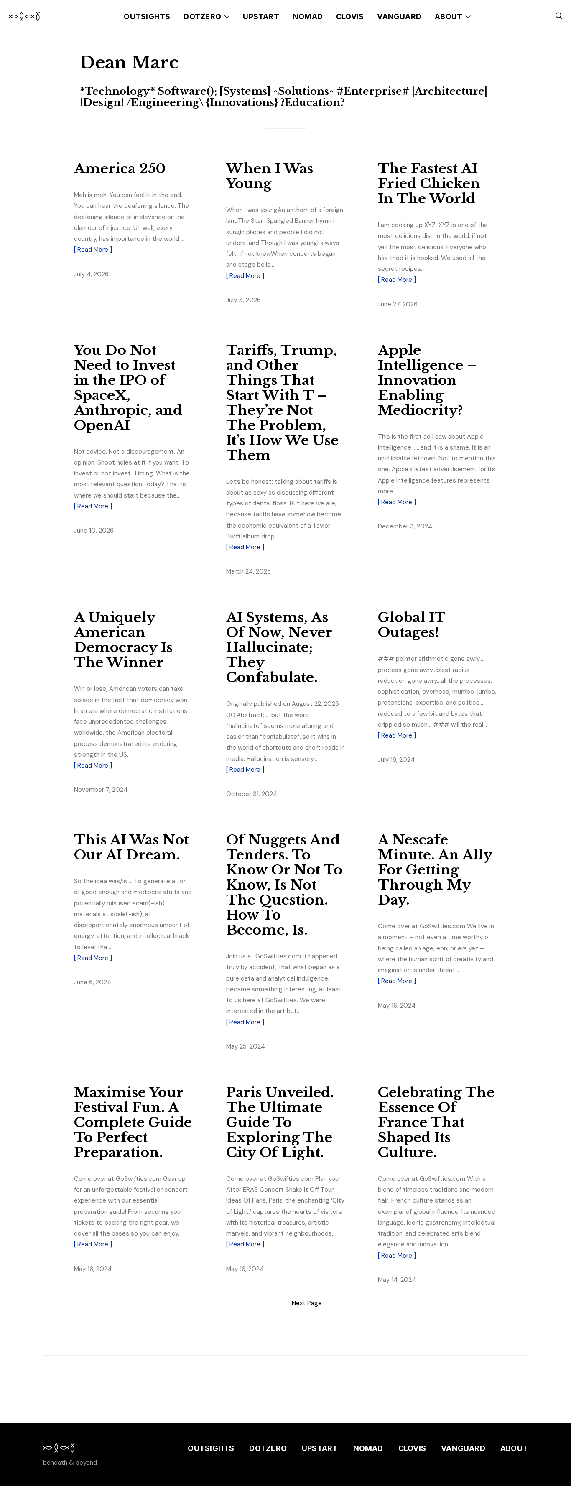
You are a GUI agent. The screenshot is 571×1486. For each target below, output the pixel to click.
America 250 (120, 168)
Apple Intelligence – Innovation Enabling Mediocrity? (427, 380)
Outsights (147, 16)
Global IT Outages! (411, 625)
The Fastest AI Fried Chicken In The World (429, 183)
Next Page (307, 1303)
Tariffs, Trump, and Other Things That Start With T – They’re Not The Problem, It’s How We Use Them (282, 403)
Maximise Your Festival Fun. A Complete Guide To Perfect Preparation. (133, 1122)
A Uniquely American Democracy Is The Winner (123, 640)
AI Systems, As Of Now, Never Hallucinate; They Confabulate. (279, 647)
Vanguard (399, 16)
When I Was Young (269, 176)
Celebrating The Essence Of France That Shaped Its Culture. (436, 1122)
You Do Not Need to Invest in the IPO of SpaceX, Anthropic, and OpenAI (128, 388)
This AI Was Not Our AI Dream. (131, 847)
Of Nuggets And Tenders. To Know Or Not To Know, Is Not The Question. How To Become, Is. (284, 885)
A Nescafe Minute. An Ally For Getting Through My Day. (435, 869)
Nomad (308, 16)
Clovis (350, 16)
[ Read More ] (93, 249)
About (448, 16)
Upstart (261, 16)
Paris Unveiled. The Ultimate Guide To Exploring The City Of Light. (280, 1122)
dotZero (202, 16)
